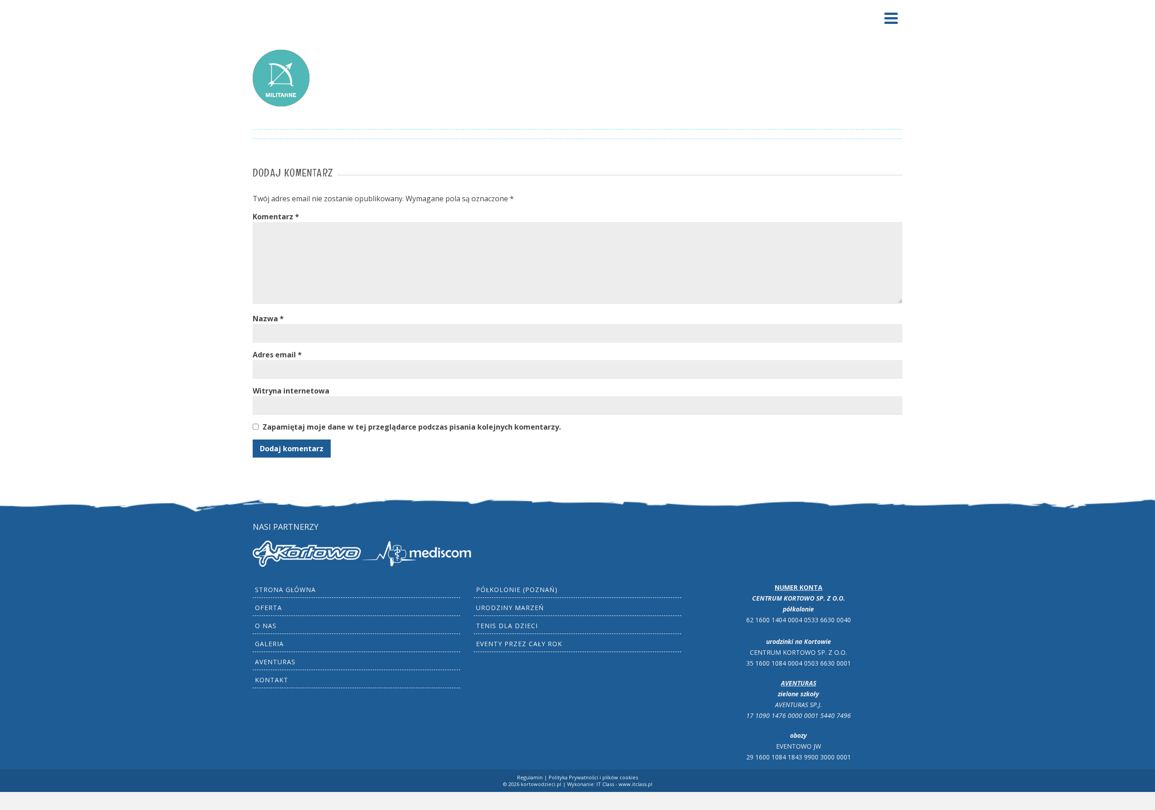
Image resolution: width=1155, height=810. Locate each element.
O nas (266, 625)
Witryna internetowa (291, 391)
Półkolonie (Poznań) (517, 589)
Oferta (268, 607)
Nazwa (268, 319)
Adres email (277, 355)
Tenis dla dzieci (507, 625)
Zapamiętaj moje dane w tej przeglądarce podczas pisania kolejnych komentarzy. (412, 427)
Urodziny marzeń (510, 607)
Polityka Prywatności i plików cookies (593, 777)
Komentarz (276, 217)
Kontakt (271, 680)
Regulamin (530, 777)
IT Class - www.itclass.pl (624, 784)
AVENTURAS (275, 661)
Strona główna (285, 589)
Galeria (269, 643)
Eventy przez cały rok (519, 643)
